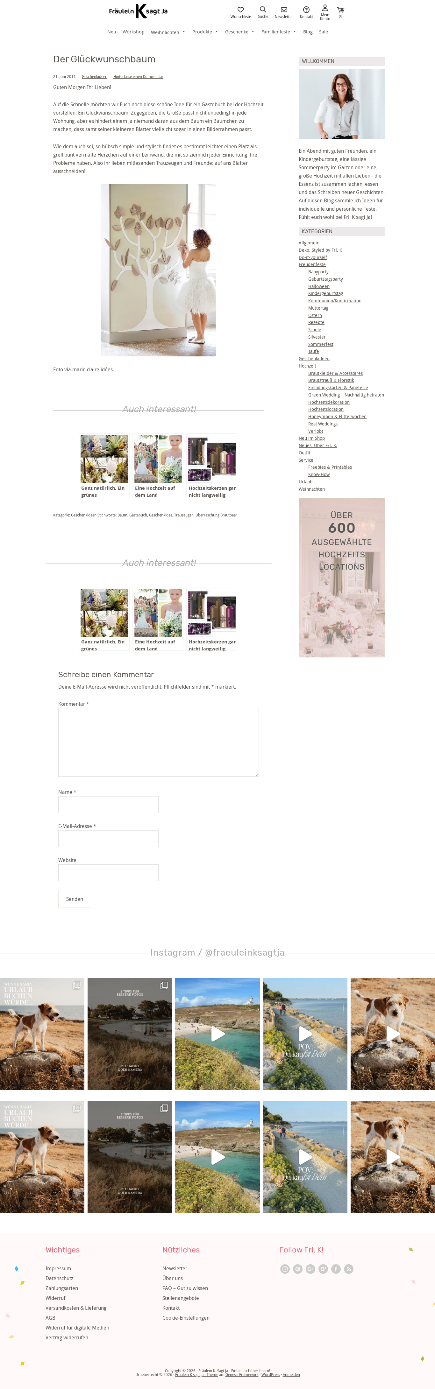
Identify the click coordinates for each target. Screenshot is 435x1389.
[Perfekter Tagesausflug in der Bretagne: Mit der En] (217, 1034)
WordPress (270, 1374)
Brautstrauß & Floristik (331, 380)
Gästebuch (138, 514)
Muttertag (318, 308)
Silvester (317, 337)
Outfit (304, 453)
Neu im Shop (312, 438)
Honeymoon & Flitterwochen (337, 416)
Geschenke (236, 31)
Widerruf (55, 1297)
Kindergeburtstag (325, 293)
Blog (308, 31)
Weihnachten (312, 489)
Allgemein (309, 243)
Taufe (313, 351)
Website (67, 860)
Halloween (319, 286)
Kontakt (306, 16)
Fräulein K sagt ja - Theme (196, 1374)
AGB (50, 1317)
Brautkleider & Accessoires (335, 373)
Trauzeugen (184, 514)
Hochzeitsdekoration (329, 402)
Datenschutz (59, 1278)
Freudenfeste (312, 264)
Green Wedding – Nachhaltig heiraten (346, 395)
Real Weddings (323, 424)
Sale (323, 31)
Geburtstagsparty (325, 279)
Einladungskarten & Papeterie (338, 387)
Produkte (202, 31)
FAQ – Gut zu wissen (185, 1288)
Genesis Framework (242, 1374)
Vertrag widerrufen (67, 1337)
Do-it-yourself (313, 257)
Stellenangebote (180, 1297)
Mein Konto (325, 16)
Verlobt (315, 431)
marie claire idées (92, 369)
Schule (314, 329)
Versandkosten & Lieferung (76, 1307)
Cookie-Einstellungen (186, 1317)
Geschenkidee (160, 514)
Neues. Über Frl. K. (318, 445)
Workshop (134, 31)
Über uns (172, 1278)
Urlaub (305, 482)
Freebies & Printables (330, 467)
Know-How (319, 474)
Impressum (58, 1268)
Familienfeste (275, 31)
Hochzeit (307, 366)
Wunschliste (241, 16)
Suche (263, 16)
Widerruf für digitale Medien (77, 1327)
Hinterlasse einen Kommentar (138, 76)
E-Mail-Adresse (77, 826)
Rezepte (316, 322)
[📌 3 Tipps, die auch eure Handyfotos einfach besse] (130, 1034)
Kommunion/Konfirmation (334, 301)
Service (306, 460)
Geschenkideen (94, 76)
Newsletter (284, 16)
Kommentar (73, 703)
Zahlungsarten (62, 1288)
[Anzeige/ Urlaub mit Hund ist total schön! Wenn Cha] (393, 1034)
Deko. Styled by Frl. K (320, 250)
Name (67, 792)
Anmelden (291, 1374)
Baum (122, 514)
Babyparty (318, 272)
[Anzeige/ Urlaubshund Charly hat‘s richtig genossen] (42, 1034)
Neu (111, 31)
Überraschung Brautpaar (216, 514)
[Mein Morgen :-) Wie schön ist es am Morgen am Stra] (305, 1034)
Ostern (315, 315)
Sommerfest (320, 344)
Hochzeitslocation (326, 409)
